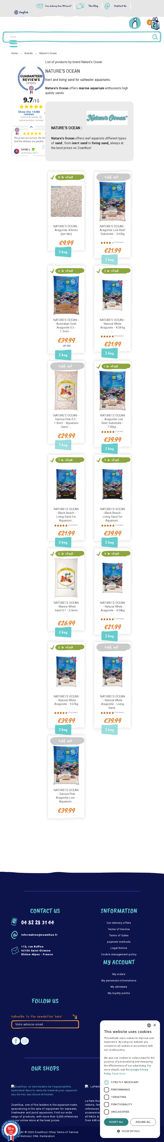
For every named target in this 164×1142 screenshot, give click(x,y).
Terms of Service (119, 929)
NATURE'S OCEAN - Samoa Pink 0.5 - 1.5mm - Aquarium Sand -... (66, 421)
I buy (63, 252)
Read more (118, 1073)
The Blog (93, 6)
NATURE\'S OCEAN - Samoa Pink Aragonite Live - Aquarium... (66, 795)
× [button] (154, 1025)
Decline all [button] (143, 1122)
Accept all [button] (116, 1122)
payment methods (119, 941)
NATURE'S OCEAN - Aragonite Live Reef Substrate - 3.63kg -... (112, 231)
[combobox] (149, 1025)
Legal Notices (22, 1136)
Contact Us (120, 6)
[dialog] (130, 1079)
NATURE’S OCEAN (62, 71)
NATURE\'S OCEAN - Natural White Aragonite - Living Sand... (112, 702)
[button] (130, 1131)
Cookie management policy (119, 954)
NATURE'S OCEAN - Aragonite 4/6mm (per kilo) (66, 230)
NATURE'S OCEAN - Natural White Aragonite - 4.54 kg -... (112, 325)
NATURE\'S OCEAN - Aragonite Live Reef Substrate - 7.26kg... (112, 421)
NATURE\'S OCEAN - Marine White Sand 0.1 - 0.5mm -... (66, 608)
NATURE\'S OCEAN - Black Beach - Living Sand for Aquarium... (66, 514)
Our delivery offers (119, 922)
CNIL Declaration (44, 1136)
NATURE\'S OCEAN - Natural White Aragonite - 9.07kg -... (66, 702)
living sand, (100, 143)
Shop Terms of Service (63, 1132)
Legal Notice (119, 947)
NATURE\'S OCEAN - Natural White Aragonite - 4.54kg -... (112, 608)
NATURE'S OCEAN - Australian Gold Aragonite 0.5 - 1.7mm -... (66, 325)
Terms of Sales (119, 935)
